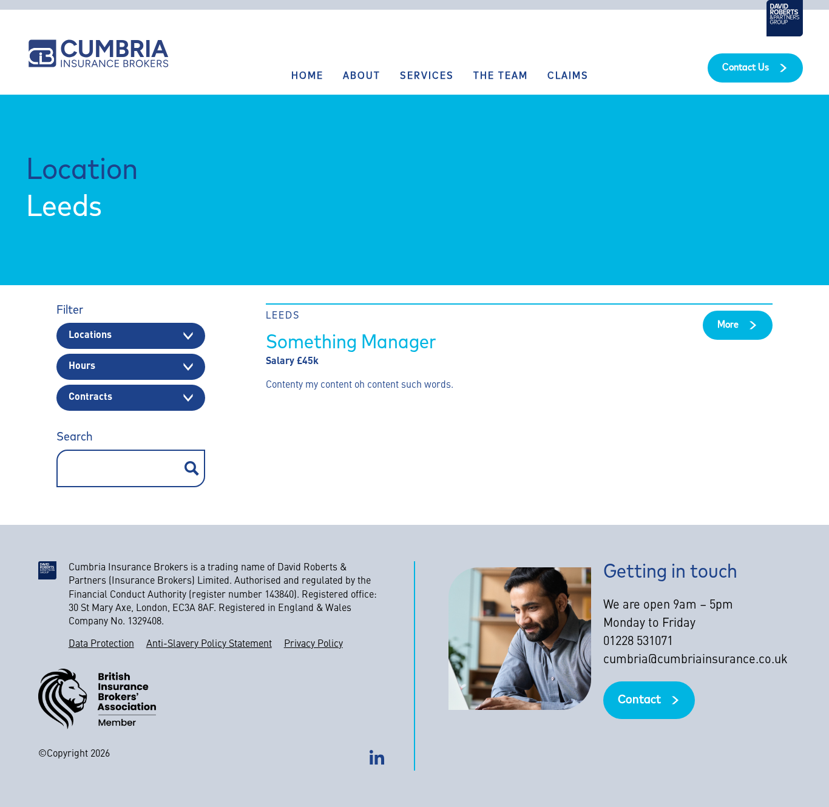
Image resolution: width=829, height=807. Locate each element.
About (362, 76)
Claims (568, 76)
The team (500, 76)
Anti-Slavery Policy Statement (209, 644)
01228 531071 (638, 642)
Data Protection (101, 644)
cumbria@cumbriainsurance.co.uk (695, 660)
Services (427, 76)
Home (307, 76)
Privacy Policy (313, 644)
